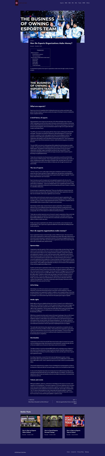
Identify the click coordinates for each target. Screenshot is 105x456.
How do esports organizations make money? (40, 57)
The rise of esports (36, 55)
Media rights (35, 62)
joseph (32, 46)
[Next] (82, 426)
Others (88, 3)
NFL (73, 3)
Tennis (79, 3)
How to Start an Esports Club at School (29, 431)
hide (42, 50)
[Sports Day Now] (21, 3)
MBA (66, 3)
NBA (69, 3)
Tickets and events (36, 65)
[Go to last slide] (23, 426)
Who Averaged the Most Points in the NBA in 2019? (66, 401)
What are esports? (35, 52)
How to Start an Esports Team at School (73, 431)
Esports (62, 3)
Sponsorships (35, 59)
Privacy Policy (80, 452)
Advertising (34, 60)
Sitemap (87, 452)
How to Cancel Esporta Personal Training (51, 431)
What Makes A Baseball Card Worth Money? (38, 401)
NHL (76, 3)
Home (68, 452)
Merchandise (35, 63)
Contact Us (73, 452)
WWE (83, 3)
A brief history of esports (37, 54)
